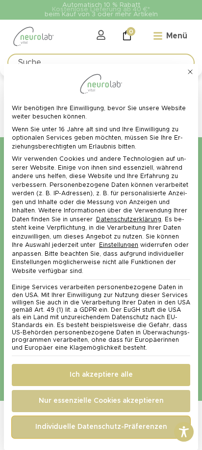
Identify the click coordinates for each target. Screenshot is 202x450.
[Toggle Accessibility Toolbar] (184, 432)
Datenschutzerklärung (128, 219)
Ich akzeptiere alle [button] (101, 374)
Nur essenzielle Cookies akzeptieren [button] (101, 400)
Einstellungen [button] (118, 245)
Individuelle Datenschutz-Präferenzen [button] (101, 426)
